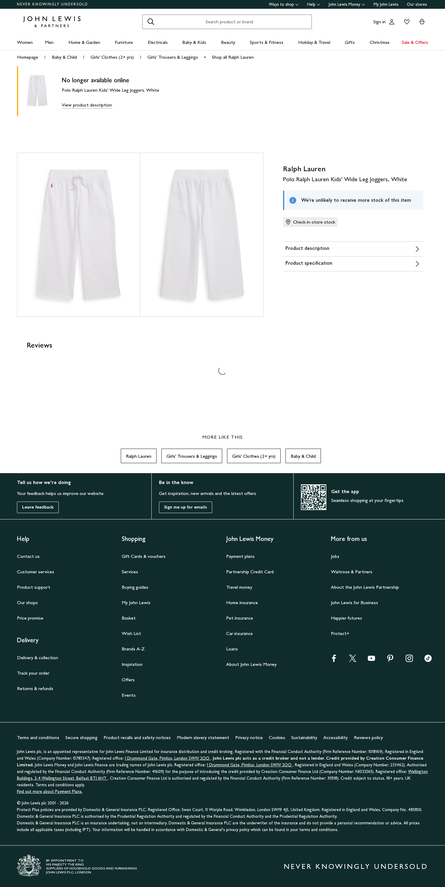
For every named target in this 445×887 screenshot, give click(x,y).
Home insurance (242, 602)
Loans (232, 649)
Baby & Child (64, 57)
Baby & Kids (194, 42)
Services (130, 571)
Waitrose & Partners (351, 571)
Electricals (158, 42)
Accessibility (335, 737)
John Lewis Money (344, 4)
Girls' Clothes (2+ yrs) (112, 57)
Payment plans (240, 556)
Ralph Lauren (138, 456)
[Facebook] (334, 660)
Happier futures (346, 618)
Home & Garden (84, 42)
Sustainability (304, 737)
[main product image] (42, 91)
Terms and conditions (38, 737)
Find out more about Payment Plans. (49, 791)
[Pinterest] (390, 660)
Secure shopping (81, 737)
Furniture (124, 42)
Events (129, 695)
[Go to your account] (392, 22)
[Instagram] (409, 660)
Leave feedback (38, 507)
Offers (128, 679)
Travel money (239, 587)
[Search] (150, 22)
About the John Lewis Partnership (365, 587)
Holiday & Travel (314, 42)
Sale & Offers (415, 42)
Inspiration (132, 664)
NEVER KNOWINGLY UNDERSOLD (52, 4)
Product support (33, 587)
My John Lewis (386, 4)
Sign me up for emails (185, 507)
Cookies (277, 737)
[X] (352, 660)
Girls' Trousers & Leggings (172, 57)
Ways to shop (281, 4)
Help (311, 4)
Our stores (417, 4)
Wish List (131, 633)
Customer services (35, 571)
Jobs (335, 556)
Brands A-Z (133, 649)
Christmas (380, 42)
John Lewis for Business (354, 602)
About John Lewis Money (251, 664)
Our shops (27, 602)
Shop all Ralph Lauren (233, 57)
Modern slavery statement (203, 737)
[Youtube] (371, 660)
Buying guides (135, 587)
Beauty (228, 42)
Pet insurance (239, 618)
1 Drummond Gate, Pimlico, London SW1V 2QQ (168, 758)
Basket (129, 618)
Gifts (350, 42)
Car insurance (239, 633)
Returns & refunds (35, 688)
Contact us (28, 556)
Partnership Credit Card (250, 571)
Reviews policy (368, 737)
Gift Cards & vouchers (144, 556)
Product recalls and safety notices (137, 737)
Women (25, 42)
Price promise (30, 618)
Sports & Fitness (266, 42)
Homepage (27, 57)
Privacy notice (249, 737)
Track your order (33, 673)
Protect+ (340, 633)
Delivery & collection (37, 657)
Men (49, 42)
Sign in (379, 22)
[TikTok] (428, 660)
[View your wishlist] (405, 22)
